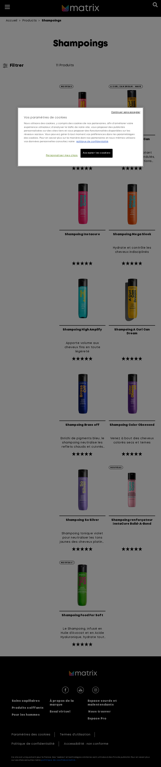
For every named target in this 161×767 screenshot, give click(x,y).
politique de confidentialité (92, 142)
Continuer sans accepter (125, 112)
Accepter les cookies (96, 153)
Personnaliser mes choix (62, 155)
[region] (80, 136)
